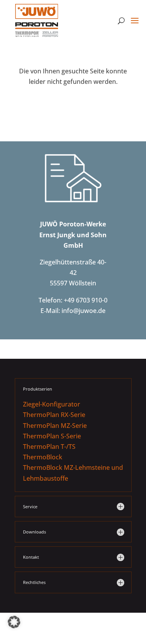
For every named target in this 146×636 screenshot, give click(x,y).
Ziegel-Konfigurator (51, 404)
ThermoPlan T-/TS (49, 446)
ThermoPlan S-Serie (52, 436)
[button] (14, 622)
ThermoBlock (42, 457)
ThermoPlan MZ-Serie (55, 425)
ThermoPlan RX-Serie (54, 414)
